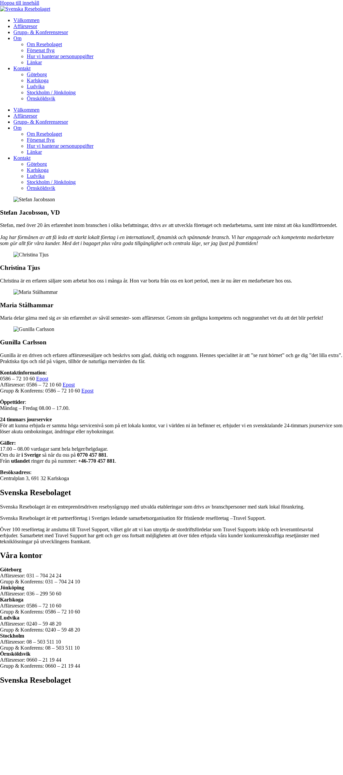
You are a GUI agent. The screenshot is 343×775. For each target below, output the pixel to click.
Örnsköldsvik (41, 98)
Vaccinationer (14, 736)
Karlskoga (38, 80)
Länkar (34, 62)
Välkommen (26, 20)
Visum (7, 700)
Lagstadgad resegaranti (24, 712)
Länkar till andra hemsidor (28, 742)
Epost (42, 378)
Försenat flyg (41, 50)
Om (17, 38)
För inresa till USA (20, 694)
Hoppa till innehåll (19, 3)
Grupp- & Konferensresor (40, 32)
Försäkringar (13, 754)
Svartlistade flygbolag (23, 730)
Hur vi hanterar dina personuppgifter (39, 766)
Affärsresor (25, 26)
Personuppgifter (16, 724)
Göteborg (37, 74)
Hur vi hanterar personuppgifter (60, 56)
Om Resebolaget (44, 44)
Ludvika (36, 86)
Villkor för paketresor (22, 718)
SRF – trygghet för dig (24, 706)
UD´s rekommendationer (26, 760)
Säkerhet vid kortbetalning (28, 748)
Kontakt (21, 68)
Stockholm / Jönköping (51, 92)
